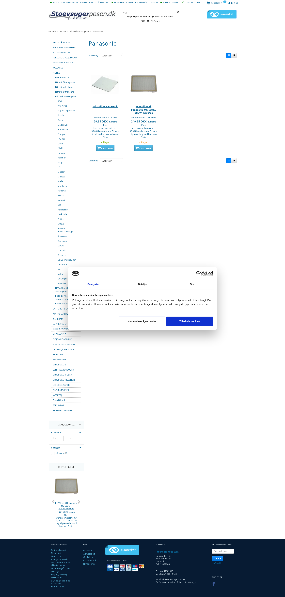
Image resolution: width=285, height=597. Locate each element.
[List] (234, 55)
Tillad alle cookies (189, 321)
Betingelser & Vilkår (60, 559)
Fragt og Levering (59, 574)
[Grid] (228, 55)
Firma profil (56, 553)
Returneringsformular (61, 568)
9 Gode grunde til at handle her (60, 582)
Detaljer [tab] (142, 284)
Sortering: (93, 55)
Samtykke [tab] (93, 284)
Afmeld (217, 563)
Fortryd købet (57, 586)
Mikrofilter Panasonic (105, 106)
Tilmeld (218, 558)
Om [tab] (192, 284)
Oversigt (55, 571)
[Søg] (178, 12)
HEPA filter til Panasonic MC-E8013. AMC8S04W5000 (66, 506)
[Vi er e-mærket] (222, 13)
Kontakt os (56, 556)
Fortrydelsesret (58, 550)
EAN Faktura (56, 577)
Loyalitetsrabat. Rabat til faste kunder (61, 564)
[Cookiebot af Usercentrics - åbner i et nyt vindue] (198, 273)
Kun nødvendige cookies (142, 321)
